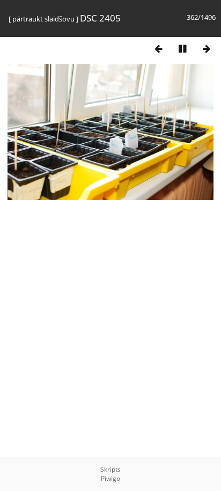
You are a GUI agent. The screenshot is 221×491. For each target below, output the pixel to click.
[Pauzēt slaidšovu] (182, 48)
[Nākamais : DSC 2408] (206, 48)
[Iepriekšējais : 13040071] (158, 48)
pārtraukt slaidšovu (43, 19)
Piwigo (110, 478)
